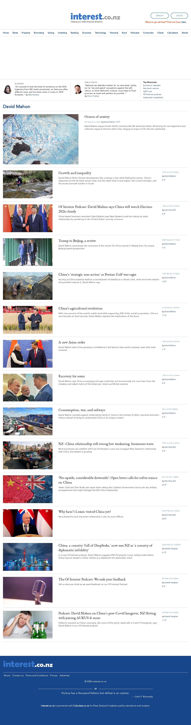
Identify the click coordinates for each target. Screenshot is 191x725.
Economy (86, 32)
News (15, 32)
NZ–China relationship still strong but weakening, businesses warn (106, 443)
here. (184, 22)
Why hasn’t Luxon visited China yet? (84, 511)
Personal (114, 32)
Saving (51, 32)
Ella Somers (34, 94)
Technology (100, 32)
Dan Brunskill (170, 210)
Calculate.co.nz (81, 705)
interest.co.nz (48, 705)
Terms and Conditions (37, 675)
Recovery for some (71, 376)
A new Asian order (71, 342)
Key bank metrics (151, 88)
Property (26, 32)
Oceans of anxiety (97, 116)
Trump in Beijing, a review (77, 240)
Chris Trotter (93, 96)
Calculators (172, 32)
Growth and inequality (74, 172)
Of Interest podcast (152, 94)
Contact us (17, 675)
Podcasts (135, 32)
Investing (62, 32)
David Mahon (109, 122)
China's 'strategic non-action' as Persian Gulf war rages (97, 274)
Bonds (185, 32)
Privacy (53, 675)
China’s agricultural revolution (80, 308)
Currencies (148, 32)
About (7, 675)
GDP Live (147, 91)
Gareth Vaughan (171, 548)
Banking (75, 32)
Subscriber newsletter (153, 97)
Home (6, 32)
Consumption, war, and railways (81, 409)
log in (179, 15)
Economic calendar (152, 85)
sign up (159, 15)
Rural (124, 32)
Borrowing (39, 32)
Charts (160, 32)
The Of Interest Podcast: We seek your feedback (92, 579)
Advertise (65, 675)
